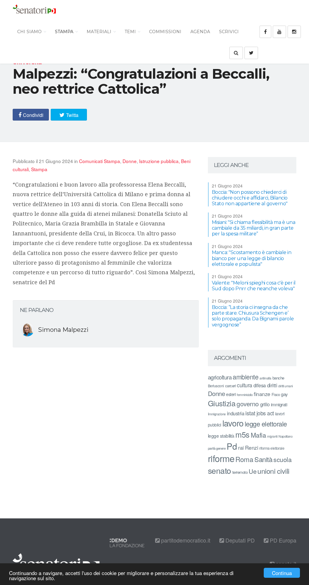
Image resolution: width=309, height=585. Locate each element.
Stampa (65, 31)
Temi (131, 31)
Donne (130, 161)
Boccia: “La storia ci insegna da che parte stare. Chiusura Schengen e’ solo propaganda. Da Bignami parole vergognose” (253, 316)
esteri (231, 394)
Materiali (100, 31)
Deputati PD (239, 540)
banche (278, 378)
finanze (262, 394)
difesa (259, 385)
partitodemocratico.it (185, 540)
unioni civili (273, 471)
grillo (265, 404)
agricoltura (220, 377)
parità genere (217, 448)
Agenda (200, 31)
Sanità (263, 459)
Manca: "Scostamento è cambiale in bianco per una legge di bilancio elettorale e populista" (251, 258)
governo (248, 403)
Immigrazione (217, 413)
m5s (242, 434)
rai (241, 447)
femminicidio (245, 394)
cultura (244, 385)
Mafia (258, 434)
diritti (272, 385)
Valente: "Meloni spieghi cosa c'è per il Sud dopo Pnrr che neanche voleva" (254, 285)
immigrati (279, 404)
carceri (230, 385)
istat (250, 413)
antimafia (265, 378)
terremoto (240, 472)
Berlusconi (216, 385)
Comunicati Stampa (99, 161)
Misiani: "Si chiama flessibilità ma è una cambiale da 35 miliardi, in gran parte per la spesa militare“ (253, 228)
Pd (232, 446)
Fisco (276, 394)
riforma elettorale (271, 448)
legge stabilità (221, 435)
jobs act (265, 413)
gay (284, 394)
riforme (221, 458)
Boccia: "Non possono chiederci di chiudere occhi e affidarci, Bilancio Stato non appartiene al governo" (250, 197)
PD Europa (282, 540)
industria (235, 413)
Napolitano (285, 436)
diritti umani (285, 386)
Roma (244, 459)
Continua (282, 573)
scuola (282, 459)
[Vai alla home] (34, 10)
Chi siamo (30, 31)
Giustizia (222, 403)
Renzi (251, 447)
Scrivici (229, 31)
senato (219, 470)
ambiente (245, 376)
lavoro (233, 423)
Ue (252, 471)
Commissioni (165, 31)
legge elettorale (266, 423)
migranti (272, 436)
